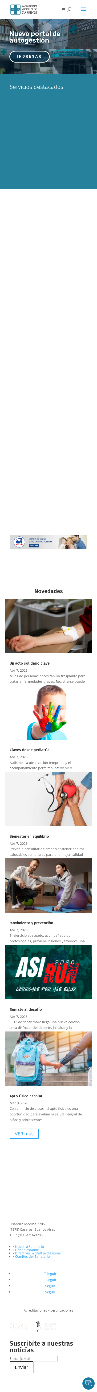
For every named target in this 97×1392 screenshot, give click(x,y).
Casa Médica (48, 304)
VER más (24, 1133)
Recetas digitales (48, 480)
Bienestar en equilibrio (29, 836)
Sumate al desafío (26, 1009)
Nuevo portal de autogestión (34, 37)
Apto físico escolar (26, 1096)
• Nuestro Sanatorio (28, 1246)
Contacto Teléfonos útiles (48, 424)
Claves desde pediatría (29, 750)
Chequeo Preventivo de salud (48, 244)
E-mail (15, 1358)
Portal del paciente (48, 126)
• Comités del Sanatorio (31, 1256)
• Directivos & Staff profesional (37, 1253)
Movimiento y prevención (31, 923)
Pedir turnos (44, 102)
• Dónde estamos (26, 1250)
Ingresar (29, 57)
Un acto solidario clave (30, 663)
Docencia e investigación (48, 368)
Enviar (21, 1367)
